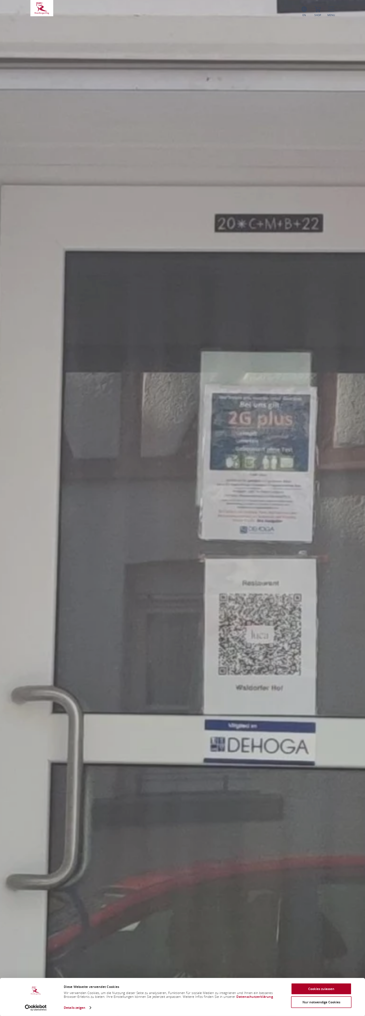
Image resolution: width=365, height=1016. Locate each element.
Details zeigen (74, 1007)
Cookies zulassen (321, 989)
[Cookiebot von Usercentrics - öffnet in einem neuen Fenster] (35, 1008)
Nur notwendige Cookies (321, 1002)
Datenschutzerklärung (254, 996)
